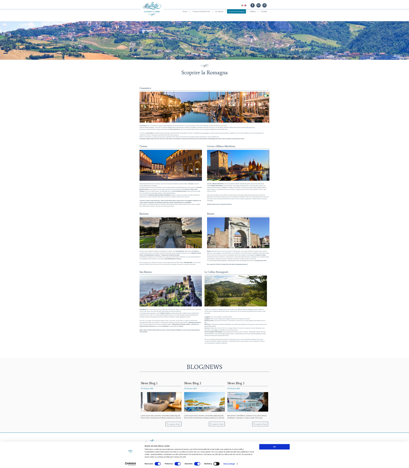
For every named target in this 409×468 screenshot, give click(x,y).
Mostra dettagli (229, 464)
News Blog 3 (235, 383)
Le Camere (219, 11)
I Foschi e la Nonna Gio (201, 11)
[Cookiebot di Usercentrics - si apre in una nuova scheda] (130, 463)
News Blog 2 (192, 383)
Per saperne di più (173, 424)
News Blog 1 (149, 383)
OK (274, 447)
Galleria (253, 11)
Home (185, 11)
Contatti (264, 11)
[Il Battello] (152, 9)
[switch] (178, 463)
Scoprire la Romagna (236, 11)
